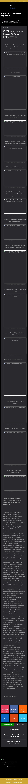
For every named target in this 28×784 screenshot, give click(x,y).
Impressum (8, 782)
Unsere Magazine (17, 20)
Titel (20, 1)
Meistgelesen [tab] (20, 724)
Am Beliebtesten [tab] (7, 724)
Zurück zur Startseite (7, 20)
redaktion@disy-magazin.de (9, 766)
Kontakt (24, 1)
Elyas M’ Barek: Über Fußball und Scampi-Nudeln (14, 735)
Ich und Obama (14, 729)
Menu (12, 1)
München (6, 21)
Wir (16, 1)
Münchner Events (13, 21)
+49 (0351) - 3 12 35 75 (8, 764)
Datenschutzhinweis (17, 782)
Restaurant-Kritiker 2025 (14, 741)
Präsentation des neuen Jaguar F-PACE (12, 22)
